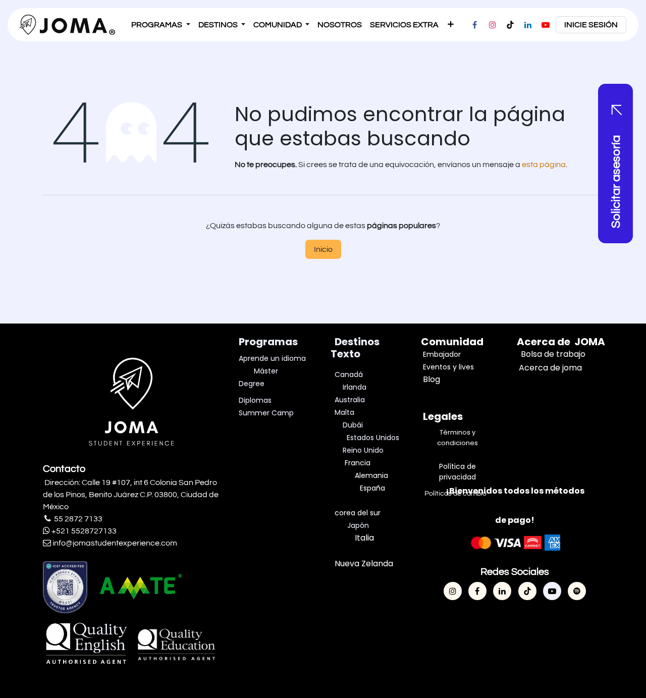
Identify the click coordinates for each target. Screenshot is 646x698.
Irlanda (354, 387)
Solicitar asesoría (616, 181)
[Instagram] (492, 25)
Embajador (442, 354)
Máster (266, 371)
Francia (357, 463)
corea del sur (358, 513)
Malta (345, 412)
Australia (350, 400)
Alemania (371, 475)
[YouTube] (545, 25)
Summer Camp (266, 413)
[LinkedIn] (528, 25)
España (372, 488)
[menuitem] (160, 25)
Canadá (349, 374)
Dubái (354, 425)
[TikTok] (510, 25)
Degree (251, 384)
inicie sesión (591, 25)
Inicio (323, 249)
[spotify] (577, 591)
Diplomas (255, 400)
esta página (544, 164)
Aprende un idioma (272, 358)
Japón (358, 525)
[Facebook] (475, 25)
